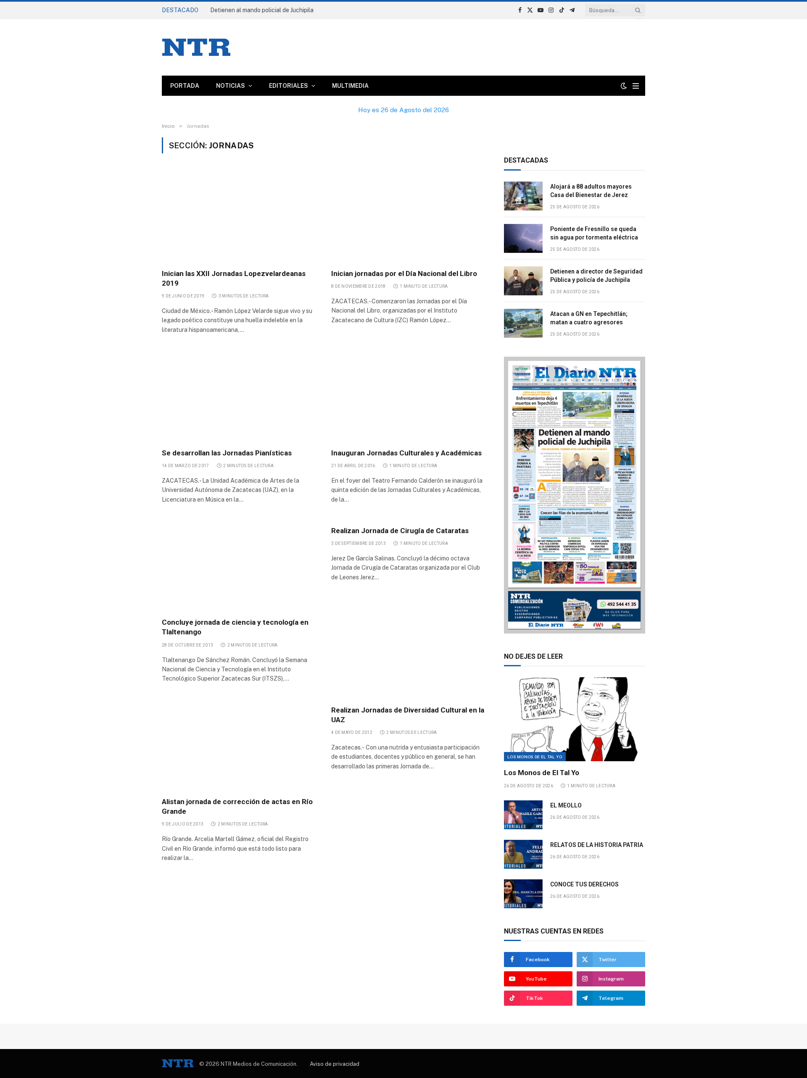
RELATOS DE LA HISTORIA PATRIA (596, 844)
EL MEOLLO (566, 805)
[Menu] (636, 85)
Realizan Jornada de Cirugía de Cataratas (400, 530)
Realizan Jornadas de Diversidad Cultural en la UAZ (407, 715)
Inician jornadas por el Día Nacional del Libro (404, 273)
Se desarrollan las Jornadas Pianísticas (227, 453)
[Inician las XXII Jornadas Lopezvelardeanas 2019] (239, 216)
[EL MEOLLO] (523, 814)
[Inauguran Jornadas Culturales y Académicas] (408, 395)
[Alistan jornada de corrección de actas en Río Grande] (239, 744)
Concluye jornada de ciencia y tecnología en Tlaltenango (235, 627)
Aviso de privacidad (334, 1064)
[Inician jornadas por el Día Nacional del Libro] (408, 216)
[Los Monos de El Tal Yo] (574, 719)
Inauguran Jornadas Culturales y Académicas (406, 453)
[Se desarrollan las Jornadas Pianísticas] (239, 395)
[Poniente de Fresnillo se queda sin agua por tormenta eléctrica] (523, 238)
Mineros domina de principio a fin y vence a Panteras (280, 10)
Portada (184, 85)
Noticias (230, 85)
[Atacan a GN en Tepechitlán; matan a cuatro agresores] (523, 323)
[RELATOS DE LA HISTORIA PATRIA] (523, 854)
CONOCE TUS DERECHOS (584, 884)
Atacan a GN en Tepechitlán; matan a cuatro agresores (589, 318)
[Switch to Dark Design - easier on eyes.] (624, 85)
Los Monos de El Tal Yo (534, 756)
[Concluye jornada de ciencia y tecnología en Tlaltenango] (239, 565)
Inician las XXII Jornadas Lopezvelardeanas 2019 (234, 278)
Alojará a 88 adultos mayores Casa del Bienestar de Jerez (591, 190)
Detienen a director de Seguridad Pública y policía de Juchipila (596, 275)
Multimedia (350, 85)
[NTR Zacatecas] (196, 47)
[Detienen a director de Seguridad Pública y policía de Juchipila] (523, 280)
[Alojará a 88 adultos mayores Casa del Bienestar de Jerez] (523, 195)
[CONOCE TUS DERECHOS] (523, 893)
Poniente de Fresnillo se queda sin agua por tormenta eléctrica (594, 233)
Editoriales (288, 85)
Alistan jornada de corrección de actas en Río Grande (237, 806)
